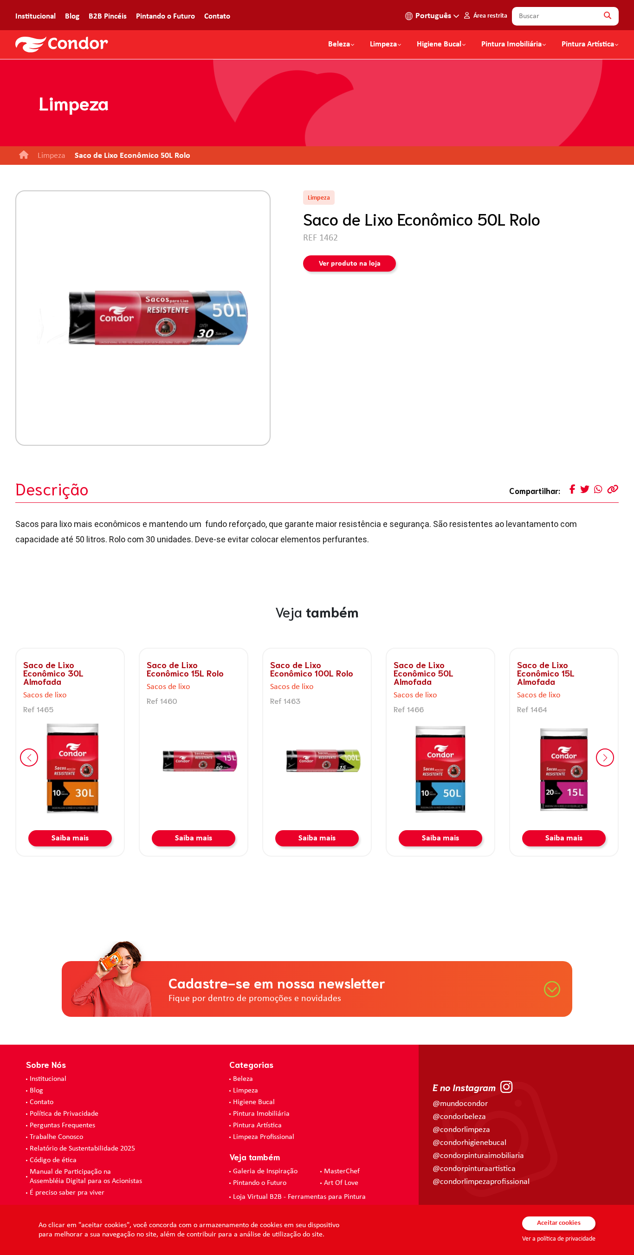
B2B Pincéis (108, 16)
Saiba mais (70, 838)
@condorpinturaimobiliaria (478, 1155)
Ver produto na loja (350, 263)
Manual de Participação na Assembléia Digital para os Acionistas (86, 1176)
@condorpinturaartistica (474, 1168)
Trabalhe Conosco (56, 1137)
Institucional (35, 16)
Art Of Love (341, 1183)
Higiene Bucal (439, 44)
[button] (29, 757)
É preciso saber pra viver (67, 1192)
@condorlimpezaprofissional (481, 1181)
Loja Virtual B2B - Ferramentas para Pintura (299, 1197)
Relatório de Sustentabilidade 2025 (82, 1148)
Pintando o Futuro (165, 16)
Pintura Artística (588, 44)
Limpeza (245, 1090)
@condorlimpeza (461, 1129)
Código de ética (53, 1160)
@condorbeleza (459, 1116)
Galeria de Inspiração (265, 1171)
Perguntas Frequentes (62, 1125)
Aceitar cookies (559, 1223)
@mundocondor (460, 1103)
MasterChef (342, 1171)
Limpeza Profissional (263, 1137)
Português (433, 16)
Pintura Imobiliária (511, 44)
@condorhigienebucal (469, 1142)
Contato (217, 16)
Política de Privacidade (64, 1114)
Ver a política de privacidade (558, 1238)
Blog (72, 16)
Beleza (339, 44)
